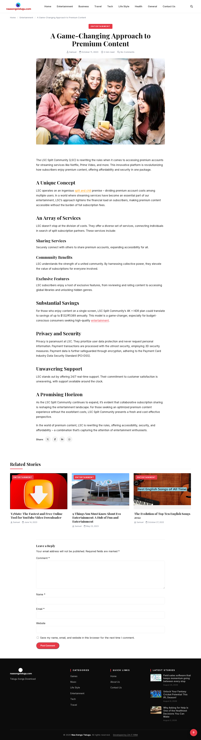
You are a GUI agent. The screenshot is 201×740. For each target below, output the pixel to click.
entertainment (100, 320)
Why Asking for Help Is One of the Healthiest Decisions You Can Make (175, 712)
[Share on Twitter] (48, 439)
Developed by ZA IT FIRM (125, 735)
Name (40, 594)
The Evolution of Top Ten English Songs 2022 (162, 516)
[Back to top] (193, 732)
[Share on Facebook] (55, 439)
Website (40, 623)
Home (47, 6)
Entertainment (65, 6)
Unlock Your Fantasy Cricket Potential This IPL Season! (175, 694)
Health (138, 6)
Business (84, 6)
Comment (43, 558)
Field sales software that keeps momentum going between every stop (177, 678)
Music (73, 681)
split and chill (83, 190)
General (152, 6)
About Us (115, 681)
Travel (98, 6)
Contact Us (169, 6)
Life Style (124, 6)
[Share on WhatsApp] (69, 439)
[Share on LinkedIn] (62, 439)
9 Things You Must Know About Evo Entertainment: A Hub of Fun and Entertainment (96, 517)
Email (40, 608)
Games (73, 676)
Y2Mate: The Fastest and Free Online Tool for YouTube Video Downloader (36, 516)
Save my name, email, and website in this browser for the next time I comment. (87, 637)
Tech (110, 6)
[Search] (191, 6)
